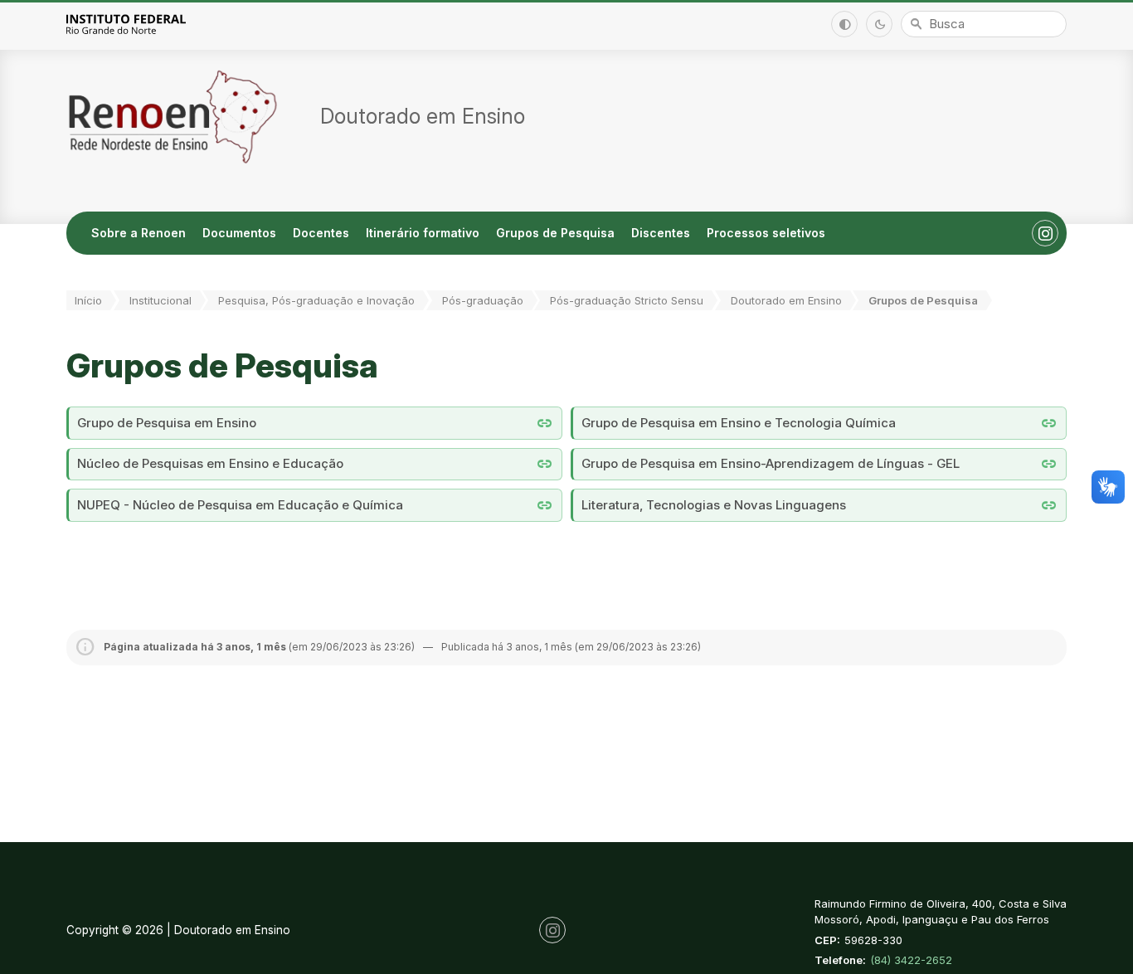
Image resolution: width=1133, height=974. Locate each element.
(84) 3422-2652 (911, 960)
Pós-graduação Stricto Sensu (626, 300)
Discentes (660, 233)
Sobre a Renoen (138, 233)
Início (88, 300)
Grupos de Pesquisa (555, 233)
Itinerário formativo (422, 233)
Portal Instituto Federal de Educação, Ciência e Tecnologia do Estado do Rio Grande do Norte (144, 24)
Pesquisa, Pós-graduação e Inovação (316, 300)
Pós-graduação (482, 300)
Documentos (239, 233)
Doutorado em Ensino (786, 300)
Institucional (160, 300)
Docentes (321, 233)
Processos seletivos (766, 233)
